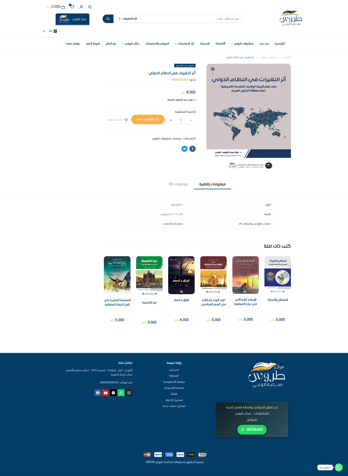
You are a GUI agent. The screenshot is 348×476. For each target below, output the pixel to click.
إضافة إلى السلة (145, 119)
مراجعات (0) (178, 184)
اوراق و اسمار (181, 300)
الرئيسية (287, 57)
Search (108, 19)
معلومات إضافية (212, 184)
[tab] (212, 187)
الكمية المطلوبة (185, 111)
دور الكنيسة (149, 302)
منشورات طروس (268, 57)
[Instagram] (128, 392)
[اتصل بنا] (339, 467)
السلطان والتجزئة (278, 299)
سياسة (177, 138)
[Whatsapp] (121, 392)
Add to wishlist (115, 120)
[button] (213, 71)
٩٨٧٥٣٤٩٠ (254, 430)
